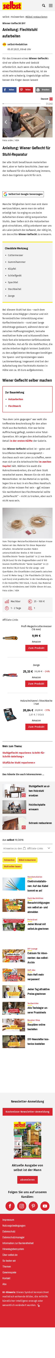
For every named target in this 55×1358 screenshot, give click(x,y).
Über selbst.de (9, 1255)
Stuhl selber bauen (12, 866)
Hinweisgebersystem (13, 1249)
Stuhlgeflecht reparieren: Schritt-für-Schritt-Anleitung (23, 754)
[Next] (49, 122)
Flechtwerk (14, 406)
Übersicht (44, 98)
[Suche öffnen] (43, 5)
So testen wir (9, 1260)
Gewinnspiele (9, 1272)
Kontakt (6, 1278)
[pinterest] (33, 1206)
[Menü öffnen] (51, 5)
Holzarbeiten (15, 399)
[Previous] (6, 122)
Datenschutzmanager (13, 1237)
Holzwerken (17, 16)
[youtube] (45, 1206)
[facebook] (10, 1206)
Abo (4, 1284)
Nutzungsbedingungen (13, 1225)
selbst (5, 16)
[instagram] (21, 1206)
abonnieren (27, 1179)
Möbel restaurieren (36, 16)
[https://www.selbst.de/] (12, 5)
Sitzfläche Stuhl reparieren (17, 762)
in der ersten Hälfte (21, 440)
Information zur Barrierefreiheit (17, 1243)
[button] (27, 848)
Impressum (8, 1219)
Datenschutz (8, 1231)
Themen (6, 1266)
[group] (27, 143)
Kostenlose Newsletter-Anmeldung (28, 1111)
